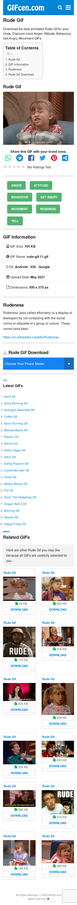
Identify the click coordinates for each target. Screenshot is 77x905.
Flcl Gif (8, 490)
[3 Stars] (14, 167)
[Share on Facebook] (33, 159)
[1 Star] (5, 167)
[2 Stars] (10, 167)
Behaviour (19, 197)
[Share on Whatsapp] (10, 159)
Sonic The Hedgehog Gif (20, 497)
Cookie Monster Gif (16, 470)
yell (15, 221)
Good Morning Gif (15, 403)
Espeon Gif (11, 437)
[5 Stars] (23, 167)
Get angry (48, 197)
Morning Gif (11, 511)
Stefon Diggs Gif (14, 450)
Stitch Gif (10, 457)
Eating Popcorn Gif (16, 463)
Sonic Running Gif (16, 423)
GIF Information (18, 64)
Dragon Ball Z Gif (15, 504)
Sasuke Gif (11, 517)
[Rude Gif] (38, 118)
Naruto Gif (10, 443)
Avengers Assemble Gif (19, 410)
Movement (19, 209)
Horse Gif (10, 477)
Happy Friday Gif (15, 524)
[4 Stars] (19, 167)
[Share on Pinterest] (56, 159)
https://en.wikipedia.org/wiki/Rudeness (31, 337)
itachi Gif (9, 396)
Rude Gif (14, 59)
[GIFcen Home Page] (25, 7)
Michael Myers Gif (16, 430)
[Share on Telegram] (21, 159)
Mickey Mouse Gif (15, 484)
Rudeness (15, 69)
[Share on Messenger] (67, 159)
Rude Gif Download (21, 74)
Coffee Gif (10, 417)
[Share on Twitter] (44, 159)
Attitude (41, 185)
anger (16, 185)
